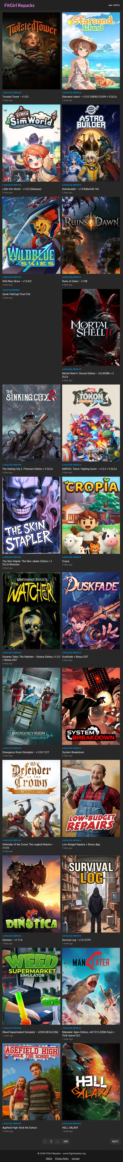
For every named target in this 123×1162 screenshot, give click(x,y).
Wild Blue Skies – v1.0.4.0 (16, 281)
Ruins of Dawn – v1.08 (74, 281)
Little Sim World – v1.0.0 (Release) (21, 189)
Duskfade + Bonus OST (75, 656)
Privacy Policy (62, 1158)
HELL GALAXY (70, 1127)
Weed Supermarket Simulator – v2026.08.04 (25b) (30, 1032)
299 (65, 1141)
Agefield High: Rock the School (19, 1127)
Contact (76, 1158)
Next (115, 1141)
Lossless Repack (11, 92)
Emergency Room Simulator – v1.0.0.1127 (25, 752)
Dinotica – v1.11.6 (12, 940)
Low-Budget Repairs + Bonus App (81, 844)
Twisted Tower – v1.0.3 (15, 96)
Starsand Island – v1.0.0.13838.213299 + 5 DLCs (89, 96)
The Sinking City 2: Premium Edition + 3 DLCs (27, 468)
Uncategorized (11, 290)
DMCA (49, 1158)
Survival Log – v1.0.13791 (76, 940)
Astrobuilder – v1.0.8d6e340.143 (80, 189)
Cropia (65, 561)
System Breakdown (73, 752)
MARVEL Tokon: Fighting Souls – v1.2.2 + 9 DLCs (89, 468)
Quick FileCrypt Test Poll (16, 294)
